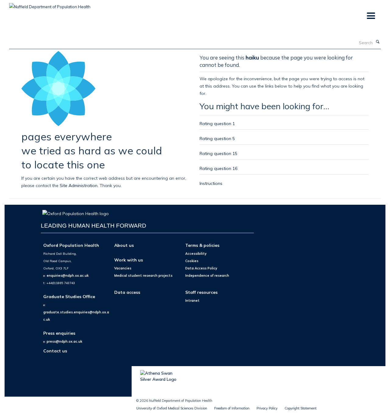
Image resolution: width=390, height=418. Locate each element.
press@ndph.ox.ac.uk (64, 341)
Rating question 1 (217, 123)
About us (124, 245)
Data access (127, 292)
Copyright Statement (301, 408)
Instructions (211, 183)
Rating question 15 (218, 153)
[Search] (377, 42)
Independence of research (207, 275)
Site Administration (79, 185)
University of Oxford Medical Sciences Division (171, 408)
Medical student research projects (143, 275)
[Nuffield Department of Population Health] (49, 4)
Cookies (191, 261)
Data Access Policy (201, 268)
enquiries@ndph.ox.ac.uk (68, 275)
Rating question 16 (218, 168)
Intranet (192, 300)
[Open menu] (370, 16)
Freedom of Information (232, 408)
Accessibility (196, 253)
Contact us (55, 350)
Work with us (128, 259)
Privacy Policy (267, 408)
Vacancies (122, 268)
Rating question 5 (217, 138)
